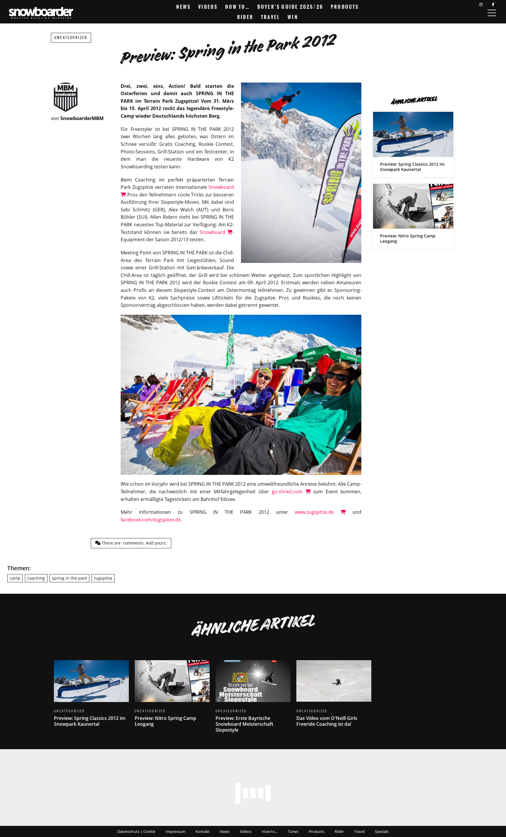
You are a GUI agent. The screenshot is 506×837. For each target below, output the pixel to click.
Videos (208, 6)
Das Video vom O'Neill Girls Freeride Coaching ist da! (333, 697)
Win (293, 16)
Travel (270, 16)
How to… (237, 6)
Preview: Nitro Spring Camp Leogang (413, 216)
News (183, 6)
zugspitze (103, 578)
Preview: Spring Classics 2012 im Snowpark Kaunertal (413, 144)
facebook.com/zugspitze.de (151, 519)
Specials (382, 831)
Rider (245, 16)
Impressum (175, 831)
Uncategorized (71, 37)
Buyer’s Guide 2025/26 (290, 6)
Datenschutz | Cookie (136, 831)
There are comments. (133, 543)
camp (15, 578)
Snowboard (214, 232)
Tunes (293, 831)
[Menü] (491, 12)
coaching (36, 578)
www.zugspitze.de (318, 512)
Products (345, 6)
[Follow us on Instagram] (481, 4)
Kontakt (203, 831)
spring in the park (69, 578)
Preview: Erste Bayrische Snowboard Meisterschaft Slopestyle (253, 700)
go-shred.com (288, 491)
